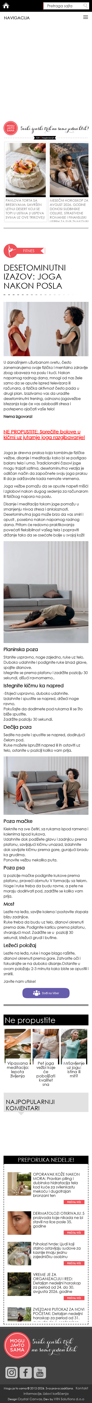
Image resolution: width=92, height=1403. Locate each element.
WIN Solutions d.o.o (69, 1399)
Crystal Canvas (30, 1399)
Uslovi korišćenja (56, 1393)
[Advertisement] (46, 72)
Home (5, 5)
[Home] (41, 1345)
